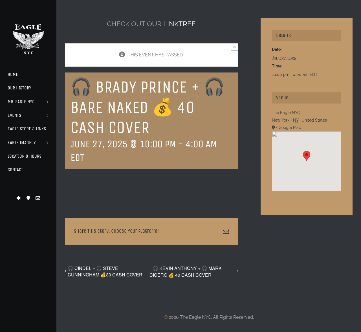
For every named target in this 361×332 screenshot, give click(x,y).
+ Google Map (288, 127)
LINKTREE (179, 24)
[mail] (38, 198)
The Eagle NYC (286, 112)
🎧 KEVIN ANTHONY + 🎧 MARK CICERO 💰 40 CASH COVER (185, 271)
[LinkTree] (18, 198)
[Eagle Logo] (28, 19)
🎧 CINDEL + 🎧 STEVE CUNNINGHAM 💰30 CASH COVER (105, 271)
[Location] (28, 198)
